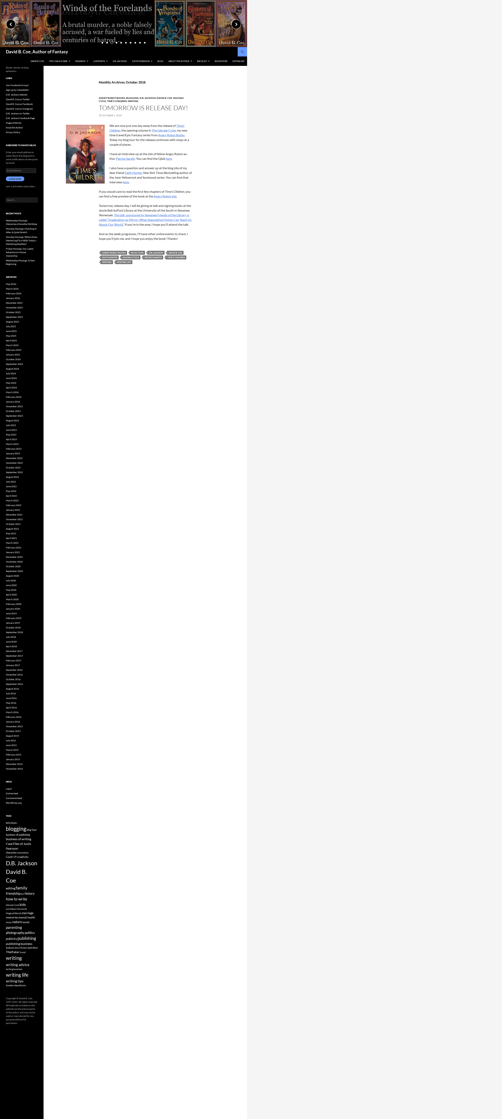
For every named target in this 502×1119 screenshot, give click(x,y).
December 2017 (14, 651)
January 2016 (13, 721)
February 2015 (13, 754)
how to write (16, 899)
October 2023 (13, 411)
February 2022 (13, 505)
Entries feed (12, 793)
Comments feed (14, 798)
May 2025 (11, 335)
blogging (16, 828)
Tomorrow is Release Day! (143, 108)
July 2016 (11, 693)
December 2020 (14, 556)
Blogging (132, 97)
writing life (124, 262)
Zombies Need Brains (16, 985)
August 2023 (12, 420)
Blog (160, 61)
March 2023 (12, 444)
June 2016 (11, 698)
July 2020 (11, 580)
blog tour (137, 252)
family (21, 887)
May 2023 (11, 434)
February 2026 (13, 293)
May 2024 (11, 382)
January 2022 (13, 509)
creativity (22, 856)
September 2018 (14, 632)
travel (23, 952)
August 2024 (12, 368)
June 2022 (11, 486)
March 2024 (12, 392)
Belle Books (11, 823)
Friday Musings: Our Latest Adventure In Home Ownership (19, 252)
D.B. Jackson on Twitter (18, 113)
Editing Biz (239, 61)
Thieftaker (13, 952)
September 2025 (14, 316)
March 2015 (12, 749)
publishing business (19, 943)
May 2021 (11, 533)
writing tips (15, 981)
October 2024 (13, 359)
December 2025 (14, 302)
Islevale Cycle (131, 257)
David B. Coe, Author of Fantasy (37, 51)
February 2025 (13, 349)
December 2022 (14, 458)
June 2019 (11, 613)
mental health (26, 917)
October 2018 (13, 627)
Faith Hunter (133, 173)
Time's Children (117, 101)
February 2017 (13, 660)
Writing (133, 101)
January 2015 (13, 759)
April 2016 (11, 707)
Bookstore (221, 61)
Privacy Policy (13, 132)
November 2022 (14, 462)
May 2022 (11, 491)
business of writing (18, 839)
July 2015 (11, 740)
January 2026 (13, 298)
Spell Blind (33, 947)
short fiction (21, 947)
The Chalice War (58, 61)
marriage (28, 913)
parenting (14, 927)
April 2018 (11, 646)
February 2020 (13, 604)
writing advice (17, 964)
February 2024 (13, 396)
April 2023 (11, 439)
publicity (11, 938)
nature (17, 922)
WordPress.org (14, 802)
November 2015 (14, 726)
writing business (14, 969)
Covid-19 (11, 856)
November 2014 (14, 768)
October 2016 (13, 679)
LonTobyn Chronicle (16, 908)
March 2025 (12, 345)
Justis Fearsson (141, 61)
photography (15, 933)
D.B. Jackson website (16, 94)
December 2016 (14, 669)
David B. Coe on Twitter (18, 99)
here (169, 158)
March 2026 (12, 288)
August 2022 (12, 476)
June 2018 (11, 641)
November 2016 (14, 674)
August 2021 (12, 528)
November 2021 (14, 519)
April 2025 (11, 340)
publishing (26, 938)
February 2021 (13, 547)
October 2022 (13, 467)
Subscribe (15, 178)
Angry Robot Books (112, 97)
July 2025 (11, 326)
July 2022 (11, 481)
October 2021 (13, 524)
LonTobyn (99, 61)
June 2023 (11, 429)
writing (107, 262)
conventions (23, 852)
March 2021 (12, 542)
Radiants (80, 61)
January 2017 (13, 665)
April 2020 (11, 594)
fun (22, 894)
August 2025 (12, 321)
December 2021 (14, 514)
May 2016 (11, 702)
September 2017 (14, 655)
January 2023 (13, 453)
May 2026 (11, 284)
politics (30, 933)
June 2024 (11, 378)
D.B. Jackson (120, 61)
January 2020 (13, 608)
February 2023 (13, 448)
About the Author (178, 61)
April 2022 (11, 495)
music (9, 922)
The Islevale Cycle (164, 130)
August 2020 (12, 575)
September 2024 (14, 364)
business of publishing (18, 834)
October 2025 (13, 312)
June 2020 (11, 585)
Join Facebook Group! (17, 85)
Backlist (202, 61)
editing (10, 888)
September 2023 (14, 415)
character (11, 852)
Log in (9, 788)
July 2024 (11, 373)
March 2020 (12, 599)
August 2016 (12, 688)
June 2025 (11, 331)
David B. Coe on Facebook (19, 104)
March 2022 (12, 500)
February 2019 (13, 618)
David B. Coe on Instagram (19, 108)
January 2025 (13, 354)
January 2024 (13, 401)
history (30, 893)
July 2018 (11, 636)
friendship (13, 893)
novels (26, 922)
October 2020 (13, 566)
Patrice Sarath (125, 158)
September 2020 (14, 571)
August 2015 (12, 735)
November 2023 (14, 406)
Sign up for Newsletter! (17, 89)
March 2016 (12, 712)
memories (12, 917)
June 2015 (11, 745)
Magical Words (13, 122)
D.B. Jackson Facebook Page (20, 118)
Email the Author (14, 127)
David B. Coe (37, 61)
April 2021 (11, 538)
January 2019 (13, 622)
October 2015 (13, 731)
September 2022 (14, 472)
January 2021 (13, 552)
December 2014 (14, 764)
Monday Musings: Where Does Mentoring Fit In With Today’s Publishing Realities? (21, 240)
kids (23, 904)
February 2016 (13, 716)
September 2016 (14, 684)
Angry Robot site (165, 196)
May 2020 (11, 589)
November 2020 (14, 561)
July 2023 (11, 425)
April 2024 (11, 387)
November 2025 (14, 307)
